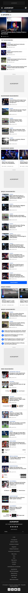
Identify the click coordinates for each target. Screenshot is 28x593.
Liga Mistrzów (14, 569)
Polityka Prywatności (14, 548)
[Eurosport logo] (8, 8)
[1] (11, 527)
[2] (12, 527)
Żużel (14, 558)
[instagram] (19, 589)
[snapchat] (15, 589)
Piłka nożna (14, 553)
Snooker (14, 564)
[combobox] (14, 531)
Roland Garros (14, 573)
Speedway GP (14, 575)
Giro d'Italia (14, 577)
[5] (17, 527)
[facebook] (9, 589)
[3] (14, 527)
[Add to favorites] (10, 14)
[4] (15, 527)
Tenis (14, 556)
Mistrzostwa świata (14, 579)
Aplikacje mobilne (14, 541)
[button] (2, 8)
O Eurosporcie (14, 539)
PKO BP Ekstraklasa (14, 571)
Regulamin (14, 546)
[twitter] (12, 589)
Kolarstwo (14, 562)
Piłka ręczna (14, 560)
